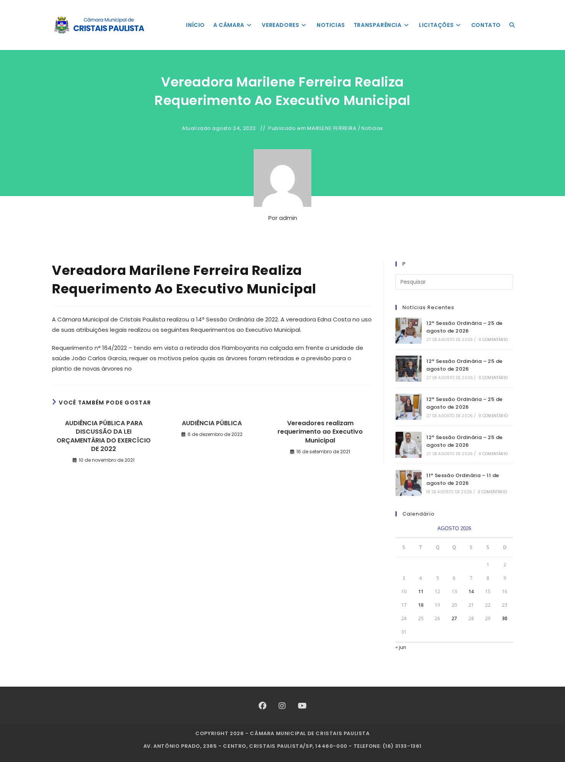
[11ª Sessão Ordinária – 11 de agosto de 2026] (409, 483)
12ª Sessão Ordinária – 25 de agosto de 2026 (464, 327)
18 (421, 605)
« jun (401, 647)
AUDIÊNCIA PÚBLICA (212, 423)
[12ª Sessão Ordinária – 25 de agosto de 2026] (409, 331)
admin (288, 218)
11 (421, 591)
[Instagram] (282, 706)
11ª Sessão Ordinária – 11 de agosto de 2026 (462, 479)
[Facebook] (262, 706)
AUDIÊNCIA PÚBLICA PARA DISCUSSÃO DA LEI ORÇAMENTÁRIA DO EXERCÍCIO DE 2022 (103, 436)
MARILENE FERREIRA (331, 128)
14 (471, 591)
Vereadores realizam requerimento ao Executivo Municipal (320, 432)
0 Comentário (493, 340)
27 (454, 618)
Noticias (372, 128)
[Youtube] (302, 706)
